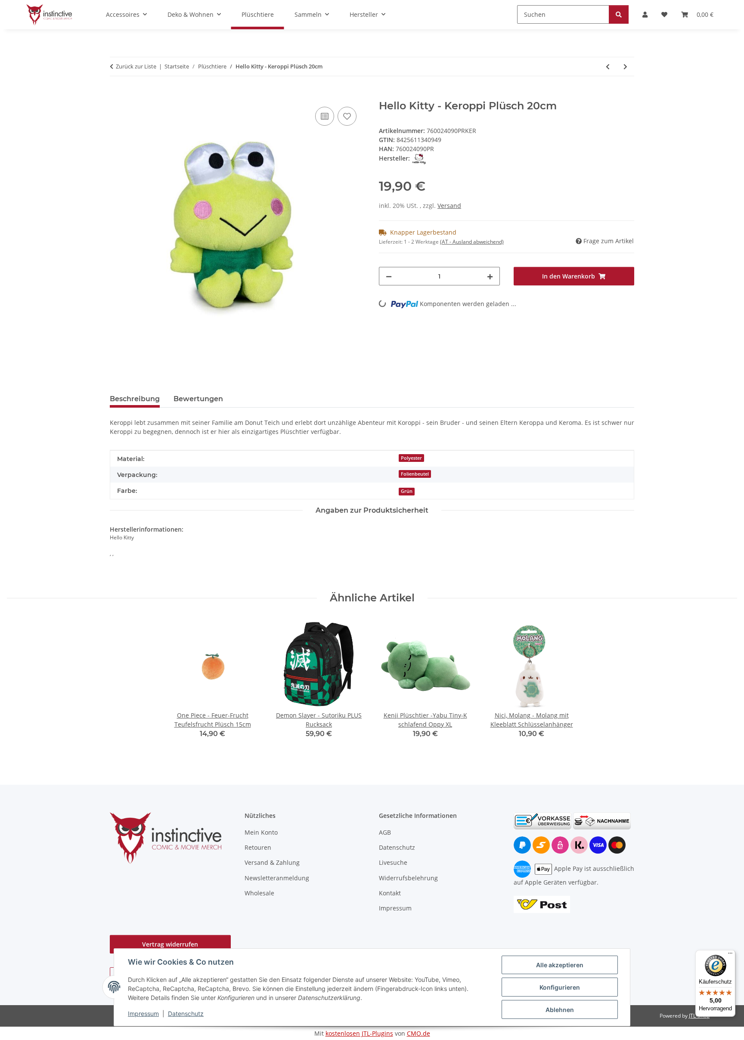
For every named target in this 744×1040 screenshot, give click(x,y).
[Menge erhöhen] (489, 276)
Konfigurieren (559, 987)
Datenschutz (186, 1013)
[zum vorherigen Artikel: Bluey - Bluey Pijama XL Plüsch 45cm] (608, 66)
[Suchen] (619, 14)
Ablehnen (560, 1009)
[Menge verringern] (388, 276)
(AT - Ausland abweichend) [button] (472, 241)
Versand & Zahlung (272, 862)
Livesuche (393, 862)
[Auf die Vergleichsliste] (324, 116)
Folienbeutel (415, 474)
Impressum (143, 1013)
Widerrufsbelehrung (408, 878)
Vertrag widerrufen (170, 944)
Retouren (258, 847)
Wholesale (259, 893)
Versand (449, 205)
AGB (385, 832)
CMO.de (418, 1033)
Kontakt (390, 893)
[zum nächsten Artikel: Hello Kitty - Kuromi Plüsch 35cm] (625, 66)
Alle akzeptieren (559, 965)
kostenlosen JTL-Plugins (359, 1033)
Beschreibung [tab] (135, 399)
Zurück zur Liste (136, 66)
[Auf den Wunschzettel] (347, 116)
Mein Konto (261, 832)
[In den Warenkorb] (117, 95)
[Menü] (730, 955)
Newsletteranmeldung (277, 878)
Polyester (411, 458)
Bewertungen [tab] (198, 399)
